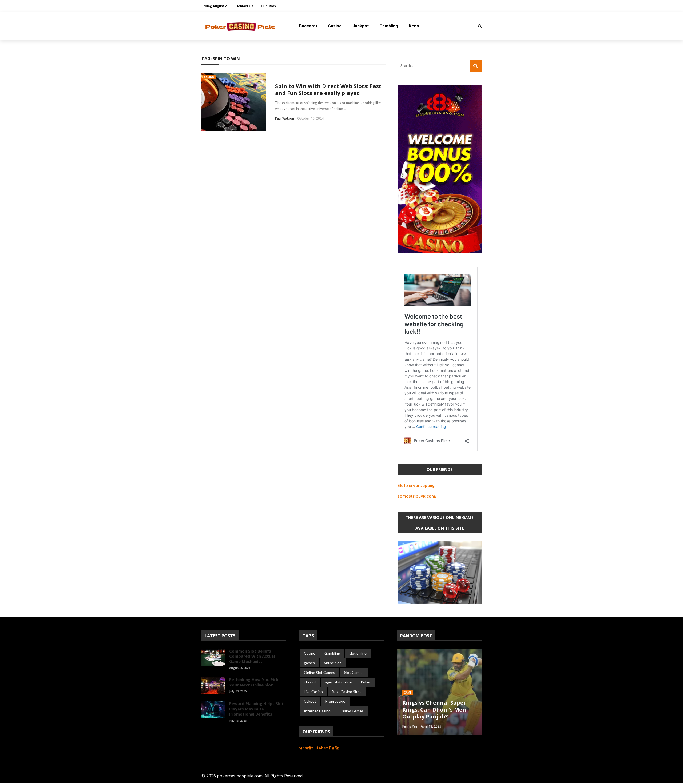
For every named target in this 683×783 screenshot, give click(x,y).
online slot (332, 663)
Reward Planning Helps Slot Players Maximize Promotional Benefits (256, 709)
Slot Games (353, 672)
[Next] (215, 732)
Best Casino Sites (347, 691)
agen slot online (338, 682)
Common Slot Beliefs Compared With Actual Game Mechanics (252, 656)
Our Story (268, 6)
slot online (358, 653)
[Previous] (205, 732)
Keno (414, 26)
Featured (410, 692)
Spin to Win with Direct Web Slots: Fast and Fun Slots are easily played (328, 89)
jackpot (310, 701)
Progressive (335, 701)
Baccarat (308, 26)
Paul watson (284, 118)
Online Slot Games (319, 672)
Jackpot (360, 26)
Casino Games (352, 711)
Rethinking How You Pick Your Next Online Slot (254, 682)
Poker (366, 682)
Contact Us (244, 6)
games (309, 663)
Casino (335, 26)
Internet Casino (317, 711)
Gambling (388, 26)
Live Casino (313, 691)
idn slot (310, 682)
